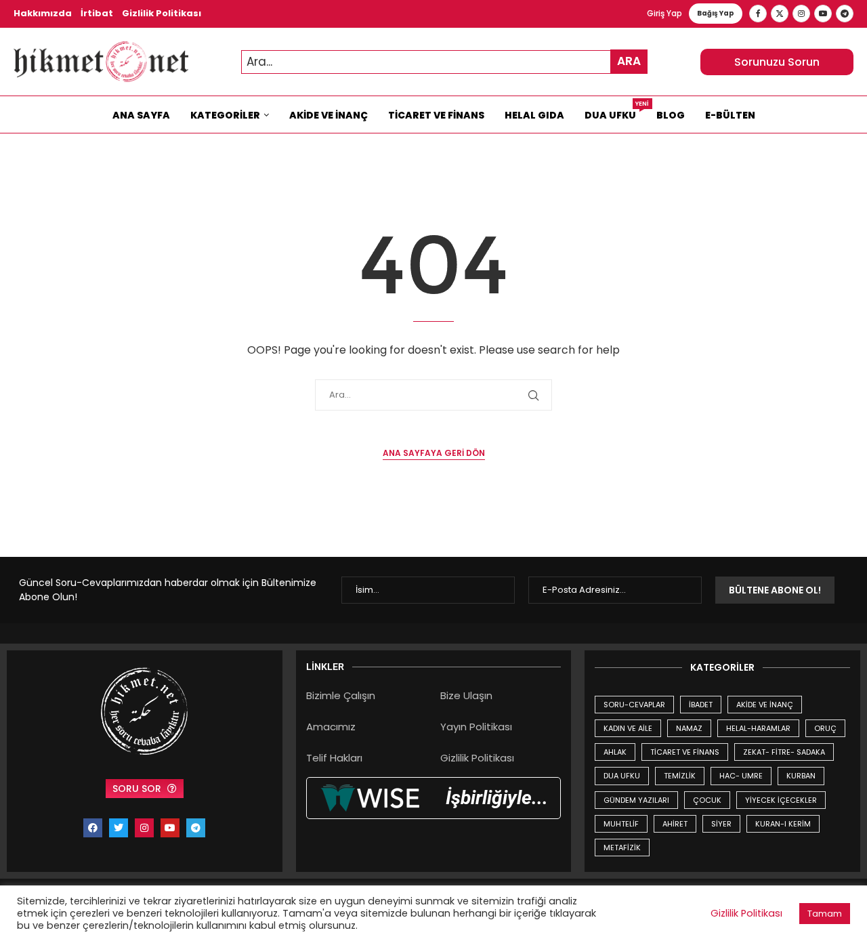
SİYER (721, 823)
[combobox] (444, 62)
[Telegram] (844, 13)
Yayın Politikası (476, 727)
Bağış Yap (715, 13)
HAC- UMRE (741, 775)
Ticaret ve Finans (436, 115)
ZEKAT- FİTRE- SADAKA (784, 752)
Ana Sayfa (141, 115)
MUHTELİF (621, 823)
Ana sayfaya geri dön (434, 453)
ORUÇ (825, 728)
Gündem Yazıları (636, 800)
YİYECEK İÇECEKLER (781, 800)
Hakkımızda (43, 13)
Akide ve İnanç (328, 115)
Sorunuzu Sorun (777, 62)
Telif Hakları (334, 758)
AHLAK (615, 752)
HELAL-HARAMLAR (758, 728)
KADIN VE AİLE (628, 728)
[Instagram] (801, 13)
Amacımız (331, 727)
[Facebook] (758, 13)
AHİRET (675, 823)
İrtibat (97, 13)
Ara (629, 61)
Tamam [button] (824, 913)
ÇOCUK (707, 800)
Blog (670, 115)
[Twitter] (779, 13)
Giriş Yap (664, 13)
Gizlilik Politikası (161, 13)
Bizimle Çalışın (340, 695)
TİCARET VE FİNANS (684, 752)
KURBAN (801, 775)
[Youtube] (823, 13)
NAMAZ (689, 728)
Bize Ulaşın (466, 695)
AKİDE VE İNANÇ (764, 704)
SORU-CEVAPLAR (634, 704)
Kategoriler (225, 115)
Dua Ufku (615, 112)
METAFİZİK (622, 847)
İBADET (701, 704)
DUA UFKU (622, 775)
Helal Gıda (534, 115)
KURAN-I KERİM (783, 823)
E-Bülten (730, 115)
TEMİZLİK (680, 775)
